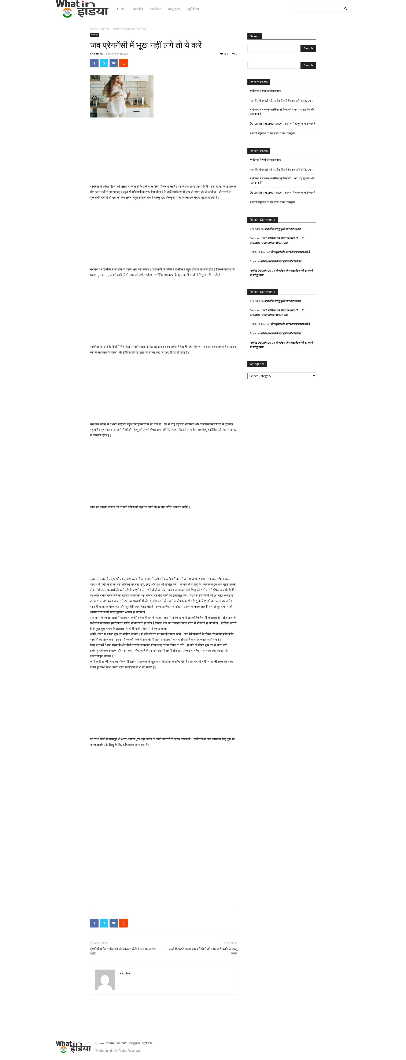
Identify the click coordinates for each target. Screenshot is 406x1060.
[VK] (114, 63)
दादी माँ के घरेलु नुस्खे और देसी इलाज (282, 229)
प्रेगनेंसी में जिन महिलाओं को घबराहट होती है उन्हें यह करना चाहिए (122, 951)
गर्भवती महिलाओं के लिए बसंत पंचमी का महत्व (272, 133)
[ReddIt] (123, 63)
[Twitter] (104, 63)
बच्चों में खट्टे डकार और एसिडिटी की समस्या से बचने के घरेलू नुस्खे (203, 951)
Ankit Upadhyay (260, 270)
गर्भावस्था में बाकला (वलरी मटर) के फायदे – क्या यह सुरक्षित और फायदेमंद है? (282, 112)
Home (93, 29)
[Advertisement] (163, 152)
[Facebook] (94, 63)
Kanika (98, 53)
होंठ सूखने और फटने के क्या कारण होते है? (291, 252)
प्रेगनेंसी (105, 29)
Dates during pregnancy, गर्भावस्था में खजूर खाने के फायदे (282, 123)
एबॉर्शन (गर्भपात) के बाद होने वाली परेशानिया (280, 261)
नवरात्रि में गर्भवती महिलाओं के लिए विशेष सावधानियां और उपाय (281, 100)
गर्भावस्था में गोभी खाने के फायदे (265, 91)
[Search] (345, 9)
